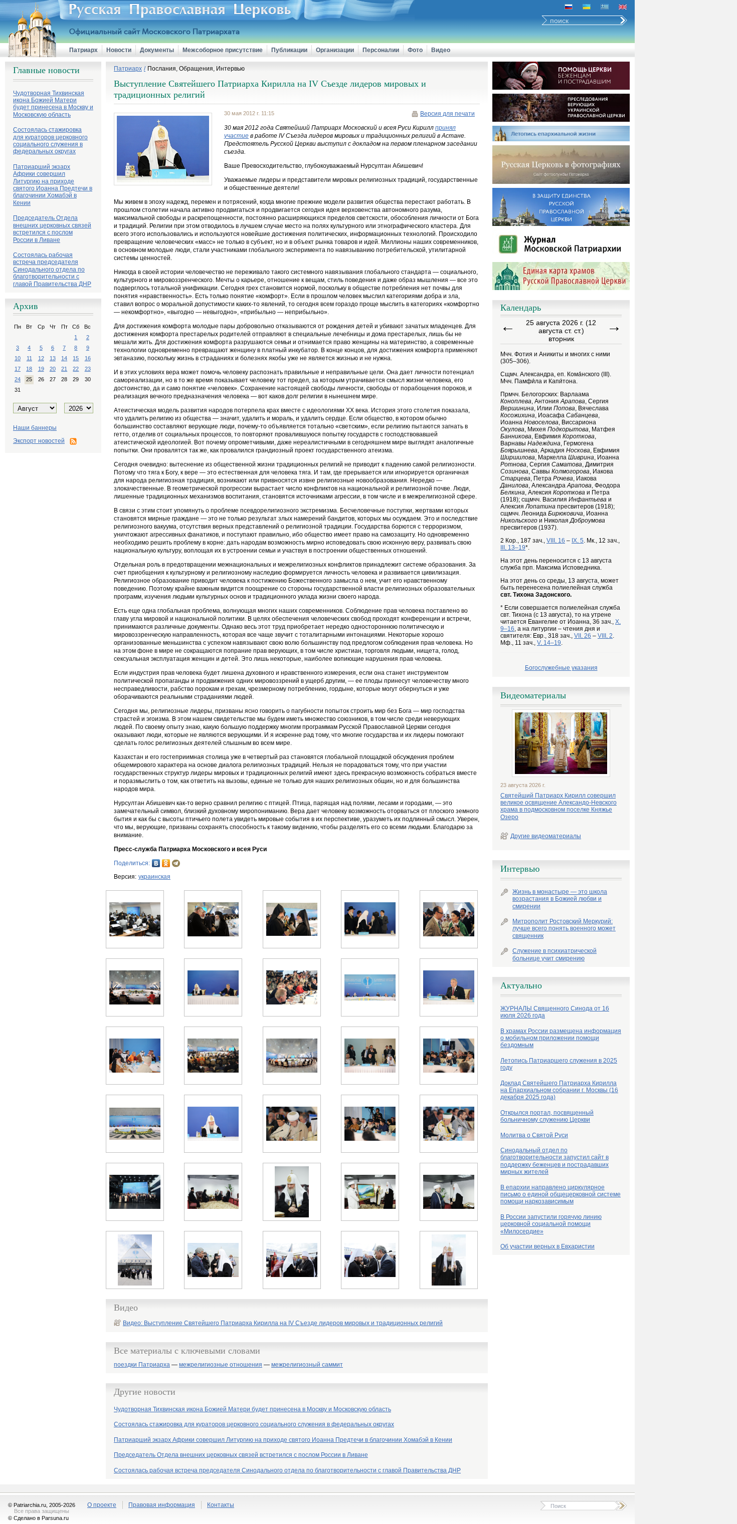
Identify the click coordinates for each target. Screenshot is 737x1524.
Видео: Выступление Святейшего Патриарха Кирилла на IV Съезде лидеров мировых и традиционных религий (283, 1323)
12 (41, 358)
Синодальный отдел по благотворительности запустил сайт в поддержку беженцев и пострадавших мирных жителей (554, 1161)
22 (76, 369)
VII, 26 (582, 635)
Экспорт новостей (39, 440)
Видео (440, 50)
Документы (157, 50)
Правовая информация (161, 1504)
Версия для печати (447, 113)
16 (88, 358)
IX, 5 (578, 540)
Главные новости (46, 70)
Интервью (519, 869)
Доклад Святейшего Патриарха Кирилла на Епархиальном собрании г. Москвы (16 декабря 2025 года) (559, 1090)
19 (41, 369)
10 (18, 358)
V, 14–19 (549, 642)
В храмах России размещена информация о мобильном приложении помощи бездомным (560, 1038)
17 (18, 369)
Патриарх (83, 50)
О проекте (101, 1504)
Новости (118, 50)
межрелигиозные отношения (220, 1365)
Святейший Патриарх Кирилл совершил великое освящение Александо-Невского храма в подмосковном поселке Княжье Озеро (558, 806)
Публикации (289, 50)
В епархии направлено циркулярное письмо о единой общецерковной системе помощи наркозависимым (560, 1194)
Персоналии (380, 50)
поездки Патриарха (142, 1365)
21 (64, 369)
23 (88, 369)
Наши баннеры (35, 427)
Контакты (220, 1504)
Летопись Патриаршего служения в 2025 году (558, 1064)
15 (76, 358)
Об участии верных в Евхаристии (547, 1246)
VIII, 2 (605, 635)
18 (29, 369)
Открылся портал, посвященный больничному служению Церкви (547, 1116)
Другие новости (144, 1392)
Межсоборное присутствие (222, 50)
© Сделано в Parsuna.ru (38, 1518)
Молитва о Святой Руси (534, 1135)
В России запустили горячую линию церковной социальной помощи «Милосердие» (551, 1224)
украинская (154, 876)
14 (64, 358)
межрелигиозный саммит (307, 1365)
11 (29, 358)
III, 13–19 (512, 547)
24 (18, 379)
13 (53, 358)
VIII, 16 (555, 540)
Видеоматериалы (533, 695)
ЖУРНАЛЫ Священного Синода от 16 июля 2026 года (554, 1012)
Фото (415, 50)
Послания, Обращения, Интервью (196, 68)
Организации (335, 50)
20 (53, 369)
